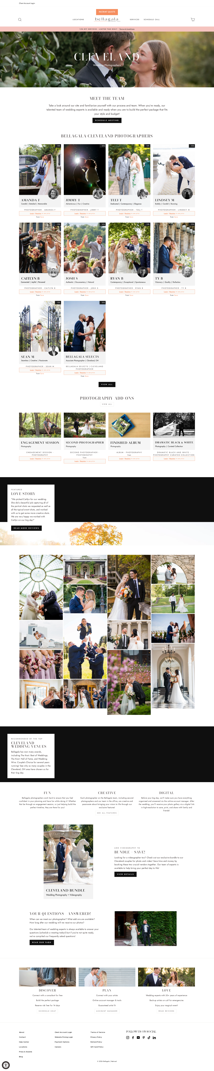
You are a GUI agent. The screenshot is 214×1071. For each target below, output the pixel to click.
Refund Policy (96, 1042)
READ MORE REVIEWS (26, 528)
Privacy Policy (96, 1037)
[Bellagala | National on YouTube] (138, 1037)
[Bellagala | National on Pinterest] (143, 1037)
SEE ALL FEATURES (107, 813)
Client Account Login (27, 3)
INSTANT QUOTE (107, 11)
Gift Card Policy (97, 1047)
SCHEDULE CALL (152, 19)
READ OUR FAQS (41, 942)
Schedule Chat (47, 1011)
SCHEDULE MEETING (107, 120)
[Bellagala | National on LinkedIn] (154, 1037)
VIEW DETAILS (125, 874)
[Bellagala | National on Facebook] (133, 1037)
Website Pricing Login (64, 1037)
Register (38, 213)
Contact (22, 1037)
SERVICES (134, 19)
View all (107, 384)
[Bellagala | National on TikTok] (148, 1037)
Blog (21, 1057)
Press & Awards (25, 1052)
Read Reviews (166, 1011)
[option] (107, 29)
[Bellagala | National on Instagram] (127, 1037)
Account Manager (107, 1011)
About (21, 1032)
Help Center (24, 1042)
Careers (58, 1047)
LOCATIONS (78, 19)
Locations (23, 1047)
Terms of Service (98, 1032)
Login (32, 213)
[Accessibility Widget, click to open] (6, 1065)
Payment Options (62, 1042)
